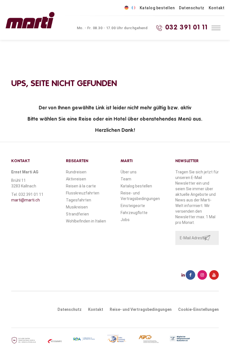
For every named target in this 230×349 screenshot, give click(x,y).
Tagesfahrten (78, 200)
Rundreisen (76, 172)
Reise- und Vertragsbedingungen (141, 309)
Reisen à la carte (81, 186)
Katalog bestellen (157, 8)
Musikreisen (77, 207)
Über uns (129, 172)
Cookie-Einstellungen (198, 309)
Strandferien (77, 214)
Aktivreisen (76, 179)
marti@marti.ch (25, 200)
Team (126, 179)
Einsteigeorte (133, 205)
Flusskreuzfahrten (82, 193)
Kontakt (217, 8)
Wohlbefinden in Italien (86, 221)
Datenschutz (191, 8)
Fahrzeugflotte (134, 212)
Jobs (125, 219)
